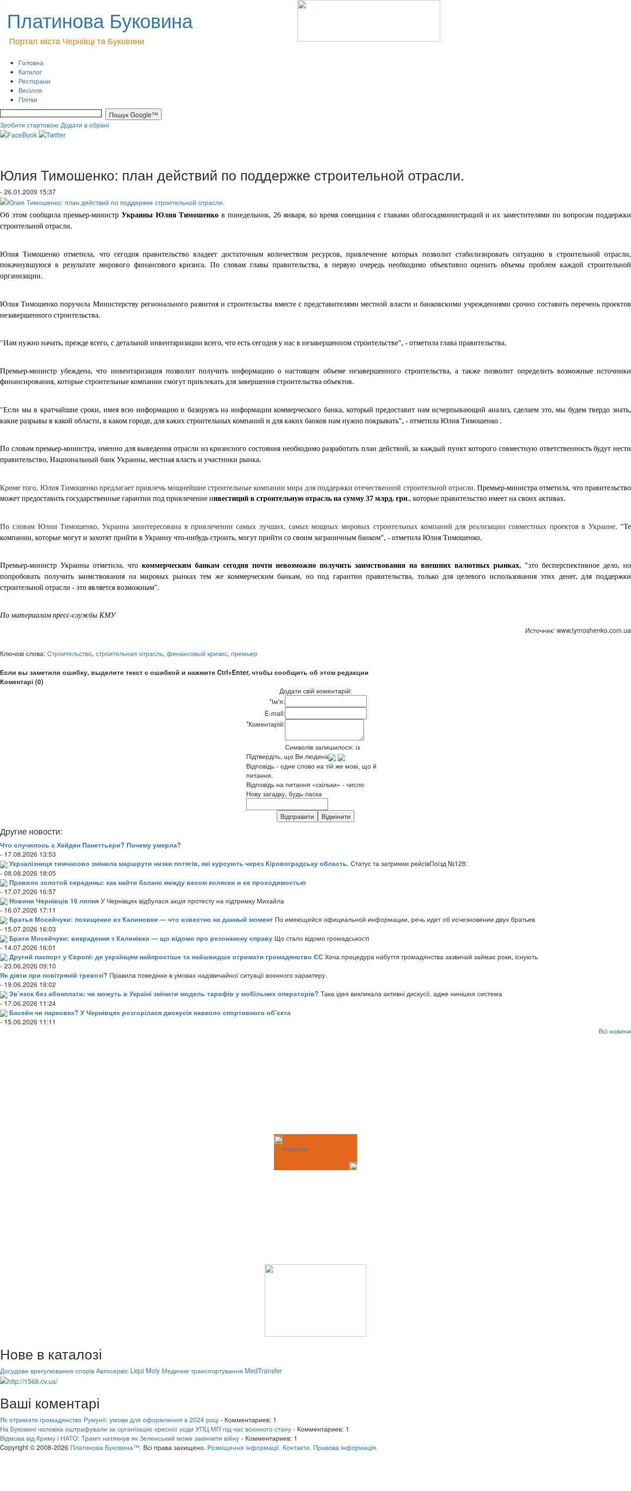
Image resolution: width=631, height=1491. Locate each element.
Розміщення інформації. (244, 1447)
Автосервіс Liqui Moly (128, 1370)
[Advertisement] (46, 1086)
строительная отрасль (129, 653)
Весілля (30, 90)
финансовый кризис (197, 653)
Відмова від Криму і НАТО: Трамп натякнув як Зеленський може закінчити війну (119, 1438)
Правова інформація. (345, 1447)
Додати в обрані (85, 124)
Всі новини (615, 1030)
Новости (294, 1148)
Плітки (27, 99)
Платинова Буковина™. (105, 1447)
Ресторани (34, 80)
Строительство (69, 653)
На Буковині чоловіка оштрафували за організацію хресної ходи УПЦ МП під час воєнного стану (145, 1428)
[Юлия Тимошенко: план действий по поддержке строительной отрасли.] (112, 200)
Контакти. (297, 1447)
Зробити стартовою (29, 124)
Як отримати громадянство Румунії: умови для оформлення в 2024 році (109, 1419)
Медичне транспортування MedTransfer (222, 1370)
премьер (244, 653)
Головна (30, 62)
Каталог (30, 71)
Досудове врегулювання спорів (47, 1370)
